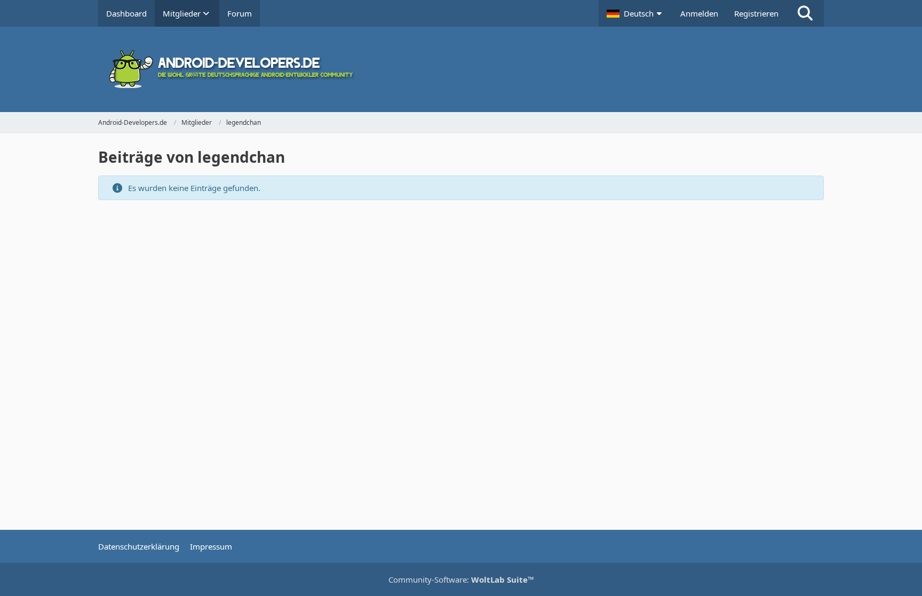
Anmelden (699, 13)
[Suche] (805, 13)
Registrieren (756, 13)
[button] (635, 13)
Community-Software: (461, 579)
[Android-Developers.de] (461, 69)
